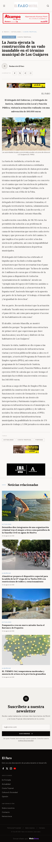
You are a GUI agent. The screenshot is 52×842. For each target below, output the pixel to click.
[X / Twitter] (7, 768)
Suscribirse (24, 734)
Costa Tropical (8, 788)
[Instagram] (11, 768)
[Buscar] (48, 6)
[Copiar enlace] (31, 73)
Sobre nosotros (8, 808)
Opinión (5, 796)
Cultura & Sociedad (10, 792)
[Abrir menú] (4, 6)
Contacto (6, 812)
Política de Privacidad (14, 828)
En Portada (6, 780)
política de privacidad (25, 740)
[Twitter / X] (20, 73)
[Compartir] (25, 73)
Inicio (6, 32)
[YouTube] (15, 768)
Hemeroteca (7, 816)
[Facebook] (15, 73)
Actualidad (6, 784)
